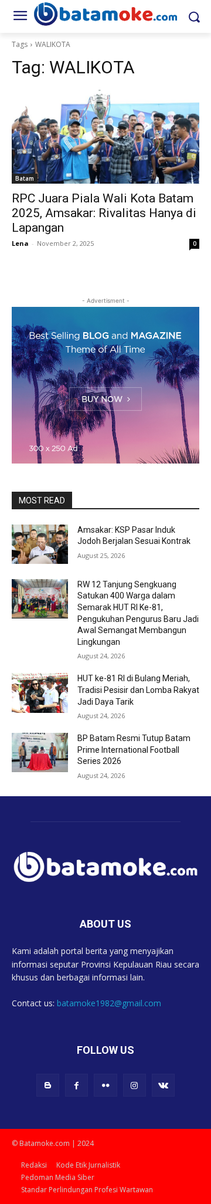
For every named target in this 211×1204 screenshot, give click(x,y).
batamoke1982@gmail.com (109, 1003)
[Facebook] (76, 1085)
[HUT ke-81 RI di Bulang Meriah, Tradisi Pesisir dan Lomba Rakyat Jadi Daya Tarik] (40, 692)
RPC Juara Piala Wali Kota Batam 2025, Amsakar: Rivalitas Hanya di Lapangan (104, 213)
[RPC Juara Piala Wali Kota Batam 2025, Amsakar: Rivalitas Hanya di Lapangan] (105, 137)
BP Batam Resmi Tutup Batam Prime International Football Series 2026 (133, 749)
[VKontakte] (163, 1085)
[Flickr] (105, 1085)
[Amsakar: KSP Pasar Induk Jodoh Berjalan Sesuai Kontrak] (40, 544)
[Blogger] (47, 1085)
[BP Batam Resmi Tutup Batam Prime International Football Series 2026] (40, 752)
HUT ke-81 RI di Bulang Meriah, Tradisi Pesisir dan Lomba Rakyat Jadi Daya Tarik (138, 690)
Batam (24, 178)
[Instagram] (134, 1085)
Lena (20, 243)
